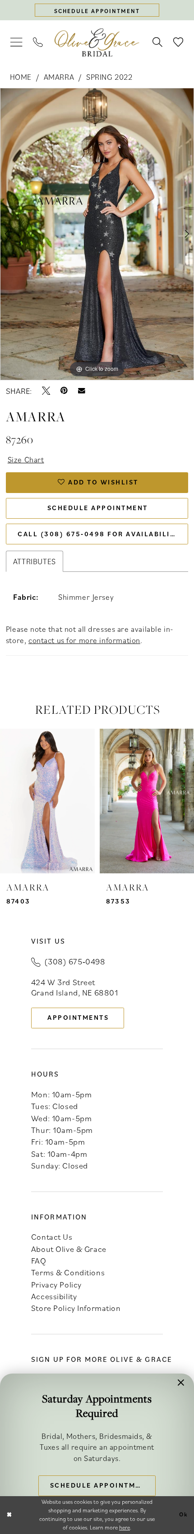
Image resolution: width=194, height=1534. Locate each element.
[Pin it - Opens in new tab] (64, 391)
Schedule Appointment (97, 507)
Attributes (34, 561)
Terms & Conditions (68, 1272)
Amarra (59, 77)
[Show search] (157, 42)
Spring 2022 (109, 77)
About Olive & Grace (68, 1248)
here (124, 1527)
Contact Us (52, 1236)
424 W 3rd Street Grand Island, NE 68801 (74, 987)
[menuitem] (16, 42)
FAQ (38, 1260)
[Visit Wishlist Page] (178, 42)
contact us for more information (84, 640)
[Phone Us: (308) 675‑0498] (38, 42)
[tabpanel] (97, 234)
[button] (16, 42)
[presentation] (47, 801)
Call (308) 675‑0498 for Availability (99, 534)
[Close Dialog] (9, 1515)
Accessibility (54, 1296)
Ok (183, 1515)
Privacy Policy (56, 1284)
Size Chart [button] (26, 459)
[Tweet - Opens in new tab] (46, 391)
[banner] (97, 42)
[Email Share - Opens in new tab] (81, 390)
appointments (78, 1017)
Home (21, 77)
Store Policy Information (76, 1307)
